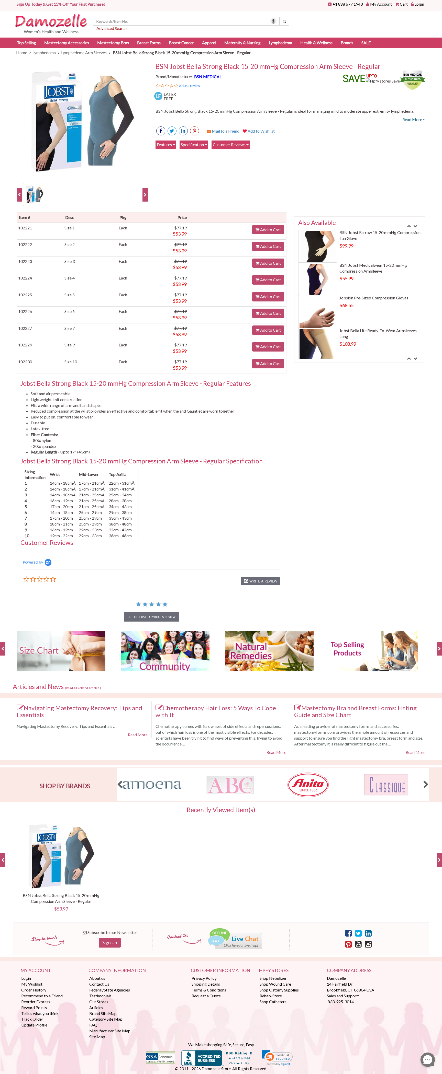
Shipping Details (206, 984)
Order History (33, 989)
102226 (25, 311)
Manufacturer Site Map (109, 1030)
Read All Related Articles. (83, 688)
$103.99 (347, 344)
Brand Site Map (103, 1013)
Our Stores (98, 1001)
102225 (25, 294)
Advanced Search (111, 28)
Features (165, 144)
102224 (25, 277)
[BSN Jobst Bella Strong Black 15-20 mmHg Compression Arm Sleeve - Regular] (82, 120)
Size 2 (69, 244)
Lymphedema (280, 42)
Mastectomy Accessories (66, 42)
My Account (381, 4)
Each (123, 227)
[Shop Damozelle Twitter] (183, 130)
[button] (260, 581)
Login (419, 4)
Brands (347, 42)
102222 (25, 244)
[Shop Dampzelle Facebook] (348, 933)
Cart (404, 4)
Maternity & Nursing (242, 42)
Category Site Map (106, 1019)
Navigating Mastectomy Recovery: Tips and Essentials (79, 711)
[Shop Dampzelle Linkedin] (368, 933)
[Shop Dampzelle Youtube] (358, 944)
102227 (25, 328)
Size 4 (69, 277)
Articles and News (57, 686)
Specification (193, 144)
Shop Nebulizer (273, 978)
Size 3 (69, 261)
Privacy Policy (204, 978)
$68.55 (346, 305)
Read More (412, 119)
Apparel (209, 42)
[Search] (284, 21)
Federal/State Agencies (109, 989)
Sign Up (109, 942)
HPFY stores (274, 970)
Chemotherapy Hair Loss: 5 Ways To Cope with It (216, 711)
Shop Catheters (273, 1001)
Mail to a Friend (225, 131)
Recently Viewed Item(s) (221, 809)
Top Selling (26, 42)
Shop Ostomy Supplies (279, 989)
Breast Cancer (181, 42)
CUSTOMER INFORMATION (220, 970)
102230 (25, 361)
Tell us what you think (40, 1013)
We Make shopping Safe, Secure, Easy (221, 1044)
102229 (25, 344)
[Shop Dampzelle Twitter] (358, 933)
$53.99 (180, 234)
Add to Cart (270, 229)
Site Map (97, 1036)
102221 (25, 227)
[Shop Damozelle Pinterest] (194, 130)
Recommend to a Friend (42, 995)
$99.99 (346, 246)
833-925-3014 (341, 1001)
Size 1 (69, 227)
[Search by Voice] (273, 21)
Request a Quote (206, 995)
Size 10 (70, 361)
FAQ (93, 1024)
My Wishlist (31, 984)
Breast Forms (149, 42)
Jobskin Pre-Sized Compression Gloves (373, 297)
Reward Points (34, 1007)
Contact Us (99, 984)
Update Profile (34, 1024)
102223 (25, 261)
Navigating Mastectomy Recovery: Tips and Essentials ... (66, 726)
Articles (96, 1007)
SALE (366, 42)
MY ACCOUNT (35, 970)
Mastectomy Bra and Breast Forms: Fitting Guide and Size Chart (355, 711)
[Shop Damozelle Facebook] (160, 130)
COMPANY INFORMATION (117, 970)
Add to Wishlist (261, 131)
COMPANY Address (349, 970)
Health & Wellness (316, 42)
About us (97, 978)
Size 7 (69, 328)
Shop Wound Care (275, 984)
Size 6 (69, 311)
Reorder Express (35, 1001)
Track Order (32, 1019)
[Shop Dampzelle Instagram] (368, 944)
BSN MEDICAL (208, 76)
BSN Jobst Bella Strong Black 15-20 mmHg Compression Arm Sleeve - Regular (268, 66)
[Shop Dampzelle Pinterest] (348, 944)
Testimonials (100, 995)
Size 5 (69, 294)
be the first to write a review (151, 617)
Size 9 (69, 344)
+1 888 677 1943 (348, 4)
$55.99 (346, 278)
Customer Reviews (229, 144)
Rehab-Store (271, 995)
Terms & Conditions (209, 989)
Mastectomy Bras (113, 42)
